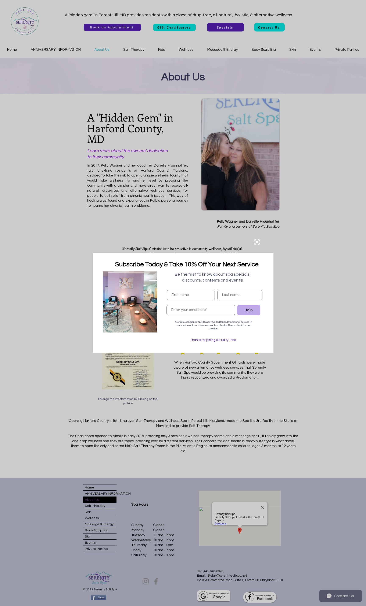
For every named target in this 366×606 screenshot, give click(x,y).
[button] (257, 242)
